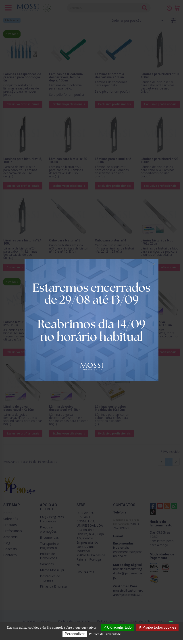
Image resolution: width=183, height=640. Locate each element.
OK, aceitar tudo (119, 627)
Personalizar (75, 634)
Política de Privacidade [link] (105, 634)
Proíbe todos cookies (158, 627)
